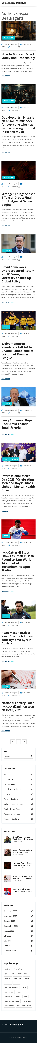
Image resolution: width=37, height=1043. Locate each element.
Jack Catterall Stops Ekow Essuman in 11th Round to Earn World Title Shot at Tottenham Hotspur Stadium (17, 561)
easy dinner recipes (11, 987)
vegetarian (9, 996)
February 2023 (10, 951)
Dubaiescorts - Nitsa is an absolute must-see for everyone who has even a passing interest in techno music (18, 124)
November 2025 (10, 916)
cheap (18, 996)
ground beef (9, 974)
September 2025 (11, 926)
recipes (7, 969)
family (24, 987)
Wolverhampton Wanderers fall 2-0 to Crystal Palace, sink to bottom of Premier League (17, 351)
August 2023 (9, 931)
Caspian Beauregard (10, 44)
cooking (8, 978)
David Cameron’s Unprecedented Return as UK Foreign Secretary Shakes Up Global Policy (18, 274)
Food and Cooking (11, 819)
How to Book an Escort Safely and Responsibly (18, 56)
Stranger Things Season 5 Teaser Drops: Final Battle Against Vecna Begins (18, 199)
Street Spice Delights (13, 2)
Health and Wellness (11, 459)
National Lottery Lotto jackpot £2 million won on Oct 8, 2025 (17, 706)
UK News (6, 686)
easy (25, 996)
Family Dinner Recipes (13, 809)
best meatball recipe (12, 1001)
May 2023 (8, 941)
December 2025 (10, 911)
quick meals (9, 992)
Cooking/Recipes (11, 799)
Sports (6, 327)
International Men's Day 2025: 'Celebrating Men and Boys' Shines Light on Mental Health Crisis (18, 483)
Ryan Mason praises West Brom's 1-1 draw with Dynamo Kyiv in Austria (17, 638)
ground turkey (22, 974)
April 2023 (8, 946)
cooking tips (9, 1006)
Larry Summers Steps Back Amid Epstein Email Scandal (16, 423)
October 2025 (9, 921)
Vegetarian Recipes (12, 814)
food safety (18, 969)
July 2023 (7, 936)
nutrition (17, 978)
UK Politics (7, 250)
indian (26, 978)
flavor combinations (24, 1006)
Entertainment (9, 38)
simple (19, 992)
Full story (5, 76)
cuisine (16, 983)
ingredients (27, 1001)
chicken (7, 983)
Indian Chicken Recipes (13, 804)
